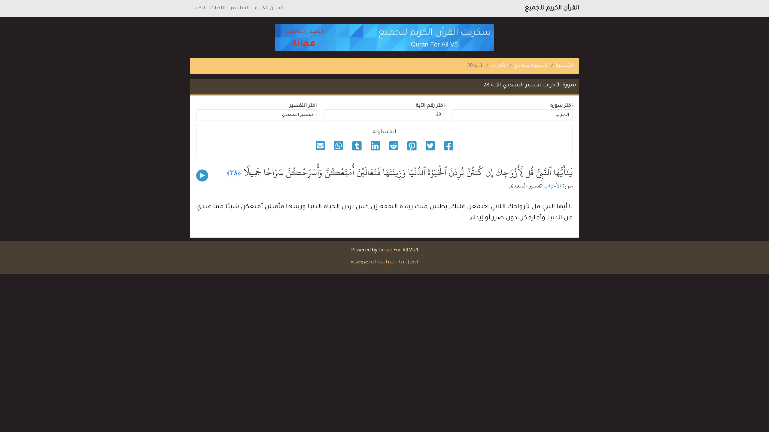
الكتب (198, 8)
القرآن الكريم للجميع (552, 8)
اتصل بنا (408, 262)
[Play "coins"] (202, 176)
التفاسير (240, 8)
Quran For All (393, 250)
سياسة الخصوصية (373, 262)
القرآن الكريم (269, 8)
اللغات (218, 8)
